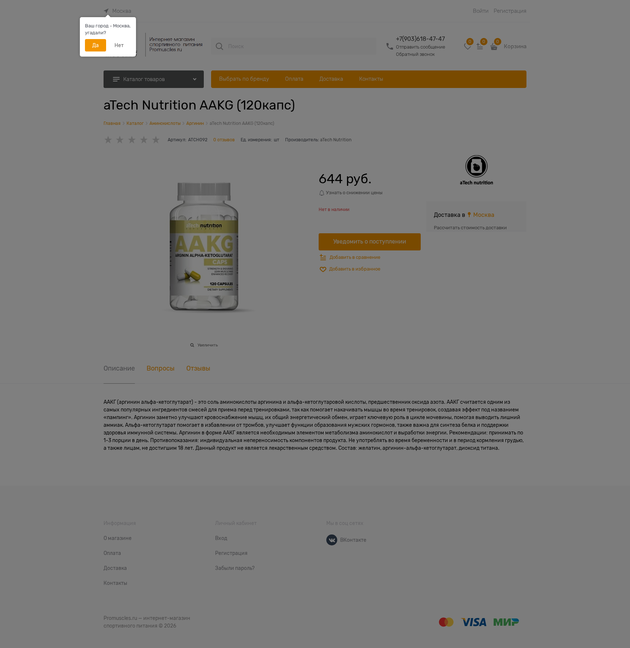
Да (95, 45)
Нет (119, 45)
